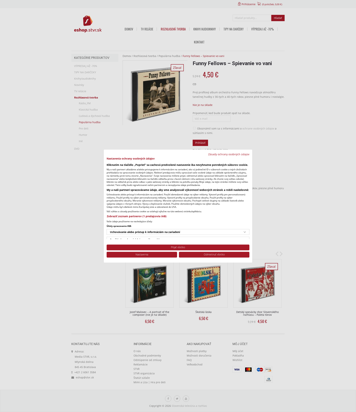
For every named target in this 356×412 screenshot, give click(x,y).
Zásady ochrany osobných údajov (228, 154)
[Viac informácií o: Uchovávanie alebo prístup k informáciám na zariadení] (244, 232)
